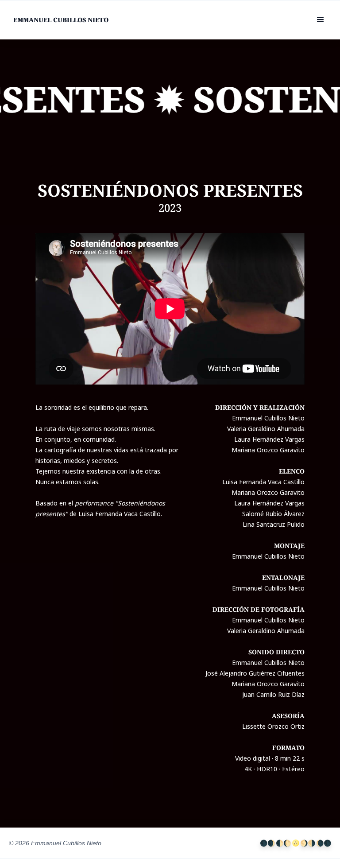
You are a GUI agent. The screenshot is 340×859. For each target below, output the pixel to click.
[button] (320, 20)
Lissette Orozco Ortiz (273, 726)
